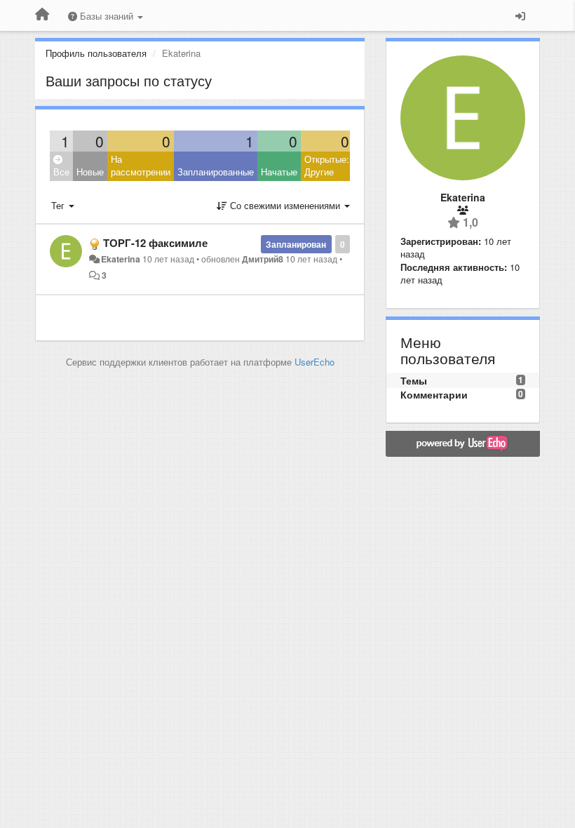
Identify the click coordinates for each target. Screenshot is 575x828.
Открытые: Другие (326, 165)
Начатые (279, 171)
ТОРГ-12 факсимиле (155, 243)
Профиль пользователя (96, 53)
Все (61, 171)
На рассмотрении (140, 165)
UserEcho (314, 361)
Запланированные (215, 171)
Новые (90, 171)
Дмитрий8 (262, 259)
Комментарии (434, 394)
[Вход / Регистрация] (520, 15)
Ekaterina (120, 259)
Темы (413, 380)
